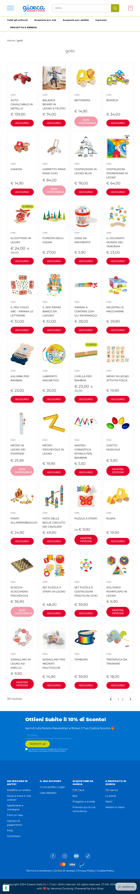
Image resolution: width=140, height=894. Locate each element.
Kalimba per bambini (20, 376)
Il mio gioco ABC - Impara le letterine (22, 309)
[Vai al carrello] (129, 8)
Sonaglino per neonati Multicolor (54, 661)
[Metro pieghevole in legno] (54, 423)
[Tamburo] (86, 637)
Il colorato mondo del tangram (115, 240)
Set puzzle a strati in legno (54, 587)
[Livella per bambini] (86, 354)
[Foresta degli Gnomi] (54, 216)
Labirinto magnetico (51, 376)
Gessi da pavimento (82, 238)
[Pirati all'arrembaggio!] (22, 496)
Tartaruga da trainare (116, 659)
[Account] (124, 8)
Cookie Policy (105, 870)
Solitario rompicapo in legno (116, 589)
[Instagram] (64, 856)
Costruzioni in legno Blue (85, 169)
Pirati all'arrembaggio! (22, 518)
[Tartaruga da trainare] (118, 637)
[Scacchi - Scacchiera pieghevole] (22, 565)
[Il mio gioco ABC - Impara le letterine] (22, 285)
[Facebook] (53, 856)
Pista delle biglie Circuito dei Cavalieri (54, 520)
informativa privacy (57, 751)
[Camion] (22, 147)
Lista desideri (48, 792)
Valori (108, 801)
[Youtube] (76, 856)
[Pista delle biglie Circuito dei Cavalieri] (54, 496)
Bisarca (112, 98)
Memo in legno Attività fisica (117, 376)
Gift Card (78, 790)
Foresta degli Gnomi (53, 238)
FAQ (10, 830)
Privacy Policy (86, 870)
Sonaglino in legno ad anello (21, 661)
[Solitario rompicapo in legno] (118, 565)
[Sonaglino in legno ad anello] (22, 637)
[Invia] (115, 8)
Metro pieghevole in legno (53, 447)
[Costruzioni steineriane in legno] (118, 147)
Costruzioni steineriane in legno (117, 171)
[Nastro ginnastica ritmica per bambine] (86, 423)
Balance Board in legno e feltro (54, 102)
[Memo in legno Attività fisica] (118, 354)
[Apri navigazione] (10, 8)
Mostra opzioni (118, 471)
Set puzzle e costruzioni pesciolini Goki (85, 589)
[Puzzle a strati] (86, 496)
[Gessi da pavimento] (86, 216)
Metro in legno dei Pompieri (18, 447)
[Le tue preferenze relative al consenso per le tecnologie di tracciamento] (6, 888)
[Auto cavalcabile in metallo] (22, 78)
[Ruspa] (118, 496)
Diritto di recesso (64, 870)
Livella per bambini (83, 376)
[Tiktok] (88, 856)
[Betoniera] (86, 78)
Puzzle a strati (85, 516)
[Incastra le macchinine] (118, 285)
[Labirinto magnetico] (54, 354)
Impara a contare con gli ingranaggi (85, 309)
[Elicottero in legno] (22, 216)
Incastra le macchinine (115, 307)
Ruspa (110, 516)
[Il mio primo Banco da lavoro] (54, 285)
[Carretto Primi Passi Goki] (54, 147)
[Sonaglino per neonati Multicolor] (54, 637)
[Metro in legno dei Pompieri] (22, 423)
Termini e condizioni (39, 870)
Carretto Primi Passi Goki (54, 169)
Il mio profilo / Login (52, 787)
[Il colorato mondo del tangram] (118, 216)
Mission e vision (115, 807)
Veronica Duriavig (62, 888)
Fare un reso (15, 815)
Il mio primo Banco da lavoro (52, 309)
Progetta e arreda (84, 801)
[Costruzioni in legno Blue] (86, 147)
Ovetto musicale (113, 445)
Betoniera (82, 98)
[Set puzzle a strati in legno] (54, 565)
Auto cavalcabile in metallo (22, 102)
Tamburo (81, 657)
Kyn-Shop (97, 888)
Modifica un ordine (19, 790)
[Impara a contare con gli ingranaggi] (86, 285)
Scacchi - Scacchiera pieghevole (19, 589)
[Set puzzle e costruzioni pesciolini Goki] (86, 565)
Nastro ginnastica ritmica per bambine (83, 449)
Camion (16, 167)
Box (75, 795)
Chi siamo (111, 790)
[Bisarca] (118, 78)
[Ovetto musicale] (118, 423)
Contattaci (13, 836)
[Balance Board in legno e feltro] (54, 78)
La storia (110, 795)
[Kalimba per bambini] (22, 354)
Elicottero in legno (21, 238)
